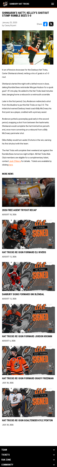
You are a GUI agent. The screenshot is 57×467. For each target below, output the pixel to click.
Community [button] (7, 465)
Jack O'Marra (15, 161)
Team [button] (4, 450)
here (11, 165)
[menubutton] (52, 4)
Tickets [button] (5, 455)
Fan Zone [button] (6, 460)
